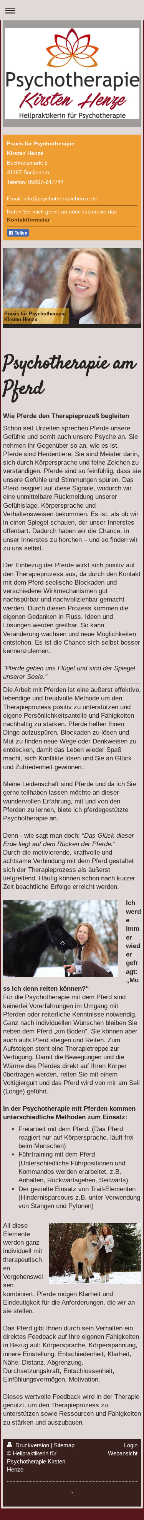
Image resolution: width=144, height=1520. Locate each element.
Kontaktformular (28, 220)
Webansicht (122, 1453)
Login (130, 1445)
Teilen (20, 233)
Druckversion (32, 1445)
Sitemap (64, 1445)
